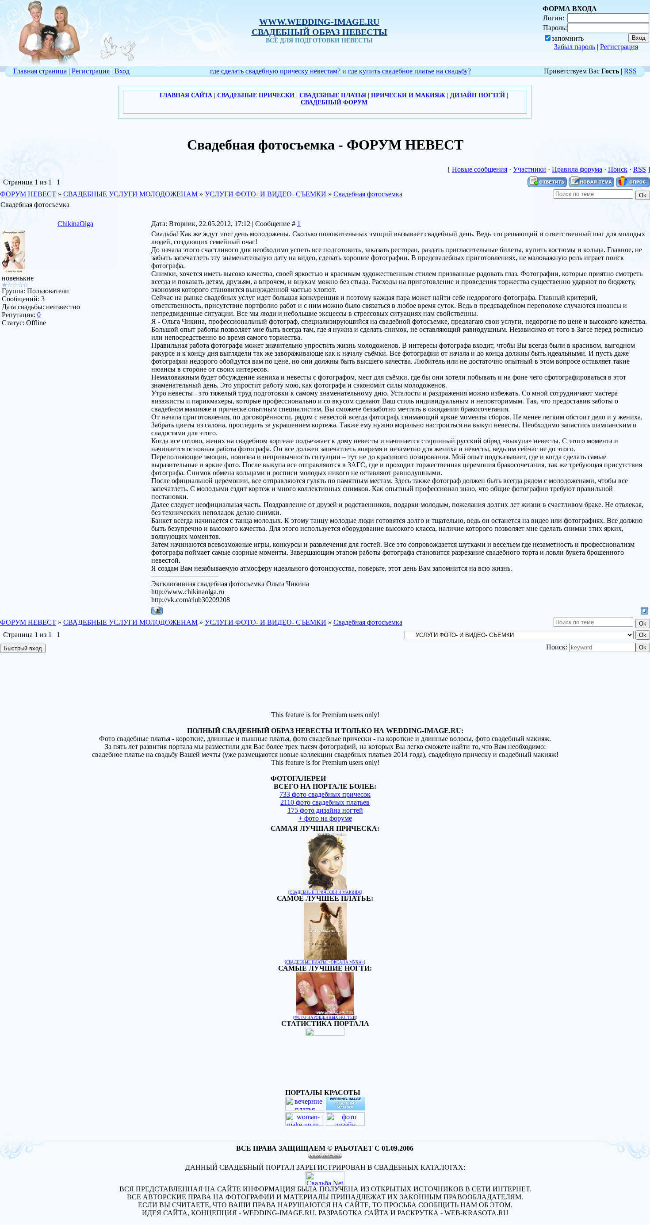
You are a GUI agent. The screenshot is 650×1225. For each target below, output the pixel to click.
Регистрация (619, 46)
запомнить (568, 38)
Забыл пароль (574, 46)
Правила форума (577, 169)
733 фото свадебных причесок (325, 794)
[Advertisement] (325, 683)
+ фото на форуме (325, 818)
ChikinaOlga (75, 223)
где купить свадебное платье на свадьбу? (409, 71)
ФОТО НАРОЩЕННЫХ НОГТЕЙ (325, 1017)
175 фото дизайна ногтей (325, 810)
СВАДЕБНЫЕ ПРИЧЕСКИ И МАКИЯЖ (325, 892)
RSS (630, 71)
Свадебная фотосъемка (367, 194)
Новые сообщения (479, 169)
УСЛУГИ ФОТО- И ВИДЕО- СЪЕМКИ (265, 194)
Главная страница (40, 71)
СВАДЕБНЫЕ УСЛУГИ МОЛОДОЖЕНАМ (130, 194)
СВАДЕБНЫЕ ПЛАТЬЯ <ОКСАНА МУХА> (325, 962)
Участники (529, 169)
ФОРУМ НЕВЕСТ (28, 194)
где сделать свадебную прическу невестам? (275, 71)
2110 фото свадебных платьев (325, 802)
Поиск (617, 169)
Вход (122, 71)
